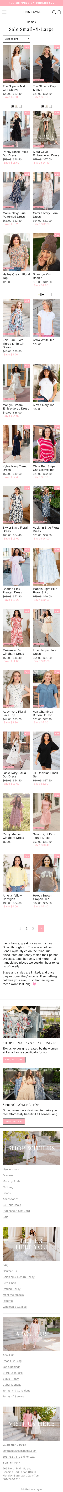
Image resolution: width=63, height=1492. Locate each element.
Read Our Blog (12, 1361)
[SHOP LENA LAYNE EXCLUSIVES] (31, 1022)
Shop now (14, 1059)
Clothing (8, 1187)
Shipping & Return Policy (19, 1277)
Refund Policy (12, 1289)
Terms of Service (13, 1396)
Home (30, 22)
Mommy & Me (11, 1181)
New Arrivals (11, 1169)
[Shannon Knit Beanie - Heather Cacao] (50, 294)
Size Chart (9, 1283)
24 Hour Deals (12, 1204)
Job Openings (11, 1366)
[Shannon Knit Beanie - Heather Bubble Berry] (46, 294)
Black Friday (11, 1378)
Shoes (7, 1193)
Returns (8, 1300)
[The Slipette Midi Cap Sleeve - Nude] (16, 106)
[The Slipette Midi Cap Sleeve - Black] (12, 106)
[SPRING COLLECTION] (31, 1084)
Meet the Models (13, 1294)
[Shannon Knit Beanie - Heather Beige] (39, 294)
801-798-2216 (11, 1479)
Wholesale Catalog (15, 1306)
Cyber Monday (12, 1384)
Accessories (11, 1199)
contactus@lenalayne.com (20, 1450)
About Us (9, 1355)
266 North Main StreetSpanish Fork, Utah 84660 (19, 1470)
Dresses (8, 1175)
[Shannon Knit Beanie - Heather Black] (43, 294)
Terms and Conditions (16, 1390)
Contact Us (10, 1271)
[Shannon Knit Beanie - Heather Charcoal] (54, 294)
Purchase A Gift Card (16, 1210)
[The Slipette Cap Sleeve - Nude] (46, 106)
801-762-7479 (11, 1456)
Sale (5, 1217)
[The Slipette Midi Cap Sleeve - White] (20, 106)
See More (13, 1121)
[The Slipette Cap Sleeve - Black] (43, 106)
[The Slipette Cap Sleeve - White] (50, 106)
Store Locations (13, 1372)
